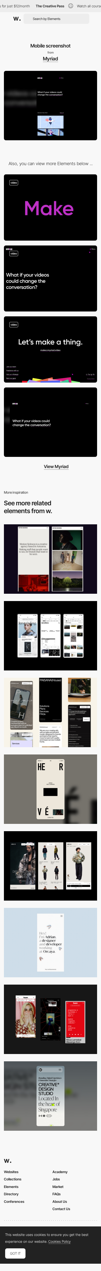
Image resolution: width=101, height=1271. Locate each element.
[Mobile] (50, 635)
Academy (60, 1172)
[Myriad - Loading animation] (50, 207)
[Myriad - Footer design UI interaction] (50, 349)
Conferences (14, 1201)
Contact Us (61, 1209)
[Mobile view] (50, 1019)
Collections (12, 1179)
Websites (11, 1172)
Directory (11, 1194)
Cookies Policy (59, 1241)
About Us (59, 1201)
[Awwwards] (17, 19)
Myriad (50, 58)
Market (57, 1187)
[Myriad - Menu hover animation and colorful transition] (50, 278)
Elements (11, 1187)
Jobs (56, 1179)
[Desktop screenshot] (50, 422)
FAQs (56, 1194)
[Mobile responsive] (50, 559)
